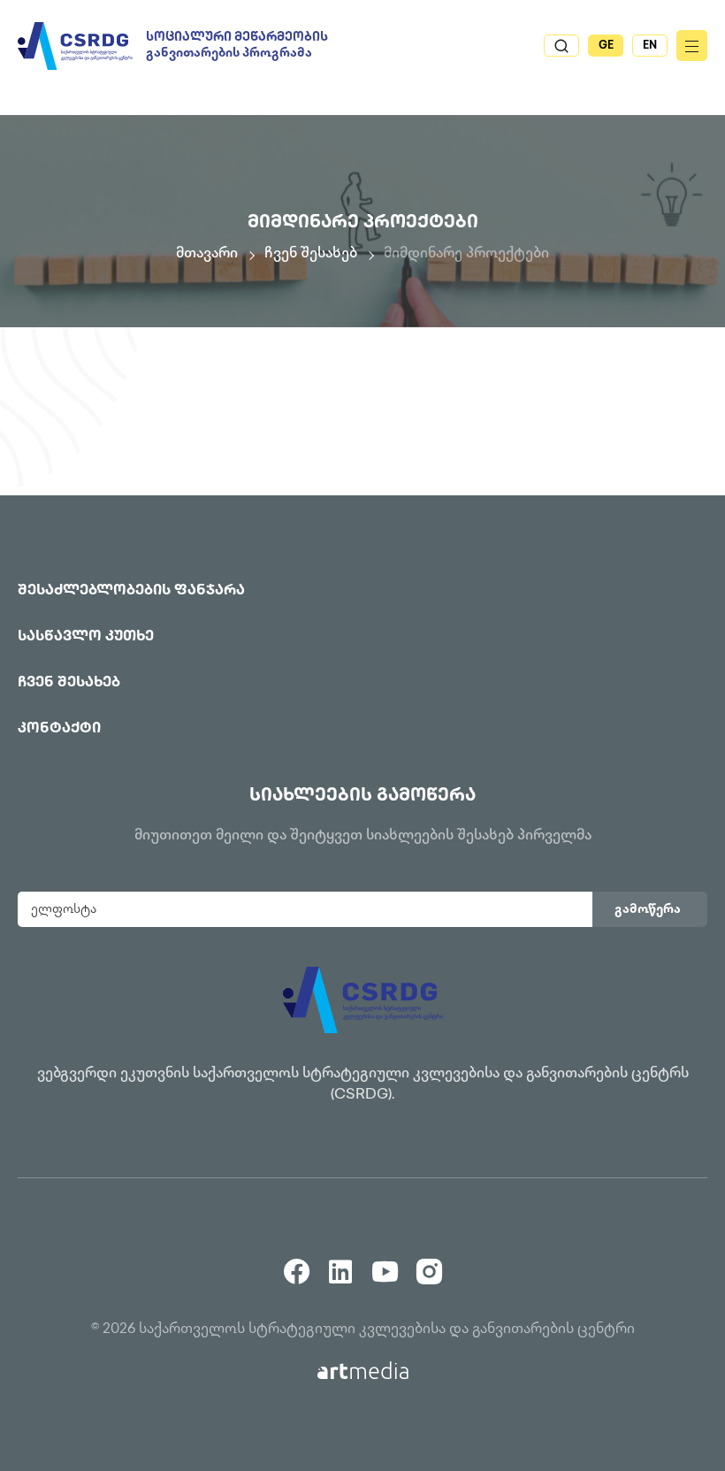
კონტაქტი (59, 729)
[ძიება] (561, 45)
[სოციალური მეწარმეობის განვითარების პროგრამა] (75, 46)
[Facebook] (296, 1264)
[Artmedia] (362, 1371)
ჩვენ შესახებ (310, 254)
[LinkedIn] (340, 1264)
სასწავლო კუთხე (86, 637)
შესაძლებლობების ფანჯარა (131, 591)
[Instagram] (429, 1264)
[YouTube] (385, 1264)
